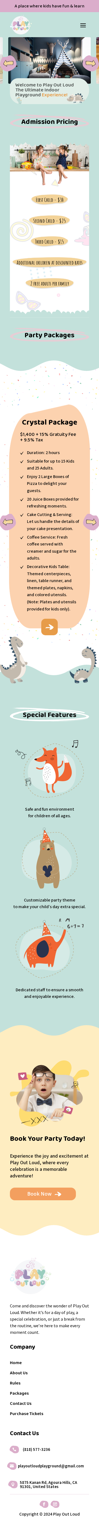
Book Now (39, 1194)
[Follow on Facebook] (44, 1504)
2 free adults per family (49, 283)
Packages (19, 1393)
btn (49, 627)
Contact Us (21, 1404)
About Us (19, 1373)
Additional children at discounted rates (49, 262)
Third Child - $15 (49, 241)
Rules (15, 1383)
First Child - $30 (50, 199)
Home (16, 1363)
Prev (8, 63)
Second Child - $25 (49, 220)
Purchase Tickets (26, 1414)
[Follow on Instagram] (55, 1504)
